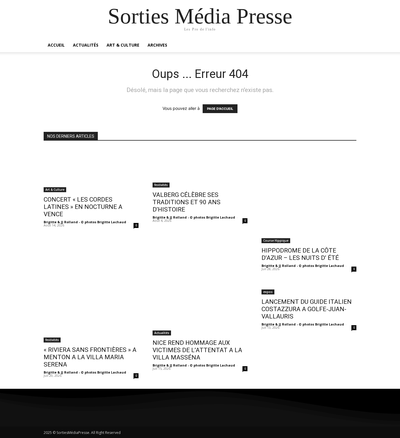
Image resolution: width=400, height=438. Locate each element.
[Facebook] (50, 412)
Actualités (85, 45)
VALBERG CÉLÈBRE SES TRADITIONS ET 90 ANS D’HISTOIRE (186, 202)
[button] (349, 45)
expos (268, 292)
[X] (98, 412)
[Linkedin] (82, 412)
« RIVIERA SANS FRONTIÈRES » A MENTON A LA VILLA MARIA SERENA (90, 357)
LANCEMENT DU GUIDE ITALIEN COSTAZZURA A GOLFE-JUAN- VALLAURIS (306, 309)
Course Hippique (275, 240)
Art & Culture (123, 45)
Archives (157, 45)
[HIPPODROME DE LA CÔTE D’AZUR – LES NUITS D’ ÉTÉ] (308, 195)
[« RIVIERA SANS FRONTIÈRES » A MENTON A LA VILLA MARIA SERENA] (91, 312)
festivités (161, 185)
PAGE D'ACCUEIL (220, 109)
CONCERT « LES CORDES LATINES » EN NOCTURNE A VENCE (83, 207)
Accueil (56, 45)
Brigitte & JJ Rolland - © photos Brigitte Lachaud (85, 222)
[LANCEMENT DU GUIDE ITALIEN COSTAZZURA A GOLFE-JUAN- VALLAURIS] (308, 288)
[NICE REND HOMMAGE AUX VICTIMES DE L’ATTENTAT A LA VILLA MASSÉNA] (200, 308)
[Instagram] (66, 412)
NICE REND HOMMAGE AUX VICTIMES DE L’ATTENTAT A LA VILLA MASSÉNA (197, 350)
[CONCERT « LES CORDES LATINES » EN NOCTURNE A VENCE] (91, 170)
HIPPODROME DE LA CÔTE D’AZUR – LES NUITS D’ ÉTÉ (300, 254)
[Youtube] (114, 412)
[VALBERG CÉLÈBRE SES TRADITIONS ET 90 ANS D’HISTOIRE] (200, 168)
